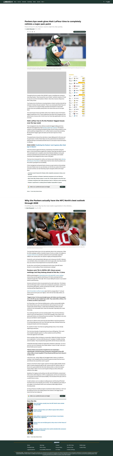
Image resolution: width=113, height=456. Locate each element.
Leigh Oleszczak (30, 29)
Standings (29, 1)
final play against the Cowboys (50, 127)
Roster (34, 1)
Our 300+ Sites (70, 445)
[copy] (34, 32)
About (28, 445)
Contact (57, 445)
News (15, 1)
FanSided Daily (30, 447)
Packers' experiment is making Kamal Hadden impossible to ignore (45, 182)
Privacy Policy (59, 447)
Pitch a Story (43, 447)
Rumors (19, 1)
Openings (42, 445)
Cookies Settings (71, 449)
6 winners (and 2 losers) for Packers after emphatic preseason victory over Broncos (46, 173)
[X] (106, 1)
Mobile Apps (82, 445)
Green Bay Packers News (36, 191)
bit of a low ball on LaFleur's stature (36, 291)
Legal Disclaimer (31, 449)
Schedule (24, 1)
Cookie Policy (83, 447)
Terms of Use (70, 447)
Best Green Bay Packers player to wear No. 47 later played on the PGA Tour (47, 178)
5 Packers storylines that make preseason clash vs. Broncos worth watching (47, 180)
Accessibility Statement (45, 449)
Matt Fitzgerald (30, 208)
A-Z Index (58, 449)
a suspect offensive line (32, 254)
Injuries (38, 1)
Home (28, 191)
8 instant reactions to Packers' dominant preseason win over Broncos (45, 176)
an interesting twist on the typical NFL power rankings (50, 275)
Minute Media (20, 452)
